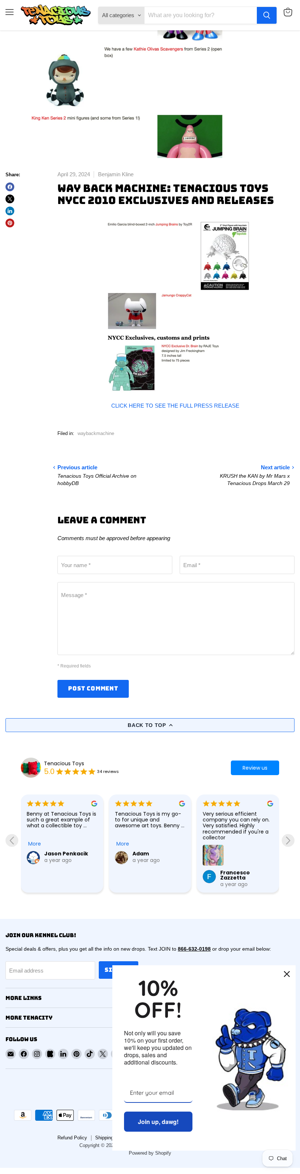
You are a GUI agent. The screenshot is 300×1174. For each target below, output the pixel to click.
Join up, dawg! (158, 1121)
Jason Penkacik (66, 853)
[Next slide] (288, 840)
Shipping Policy (111, 1137)
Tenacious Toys (64, 763)
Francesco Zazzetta (235, 875)
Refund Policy (72, 1137)
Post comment (93, 688)
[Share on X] (9, 199)
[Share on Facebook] (9, 186)
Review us (255, 767)
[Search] (267, 15)
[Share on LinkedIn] (9, 211)
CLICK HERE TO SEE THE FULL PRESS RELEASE (176, 406)
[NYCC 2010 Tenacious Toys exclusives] (176, 307)
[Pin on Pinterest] (9, 223)
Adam (140, 853)
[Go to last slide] (11, 840)
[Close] (287, 974)
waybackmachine (96, 433)
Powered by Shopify (150, 1153)
